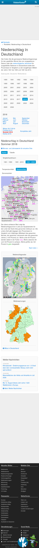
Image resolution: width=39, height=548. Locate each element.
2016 (12, 99)
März (4, 122)
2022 (18, 103)
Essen (23, 480)
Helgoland (15, 182)
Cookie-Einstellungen (27, 509)
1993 (25, 79)
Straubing (31, 210)
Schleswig (21, 181)
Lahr (11, 213)
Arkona (32, 180)
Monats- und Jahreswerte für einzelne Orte (17, 148)
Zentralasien (4, 515)
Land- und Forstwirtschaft (10, 541)
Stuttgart (18, 211)
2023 (25, 103)
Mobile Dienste (7, 535)
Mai (14, 118)
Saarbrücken (11, 208)
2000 (5, 87)
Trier (7, 205)
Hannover (21, 192)
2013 (25, 95)
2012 (18, 95)
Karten (4, 152)
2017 (18, 99)
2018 (25, 99)
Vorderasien (4, 513)
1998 (25, 83)
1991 (12, 79)
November (25, 122)
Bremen (16, 188)
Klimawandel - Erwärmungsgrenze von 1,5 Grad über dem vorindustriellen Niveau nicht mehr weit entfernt (19, 367)
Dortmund (24, 474)
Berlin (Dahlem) (34, 191)
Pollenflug (4, 489)
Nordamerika (5, 506)
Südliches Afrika (6, 504)
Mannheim (16, 207)
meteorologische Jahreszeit (22, 63)
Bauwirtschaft (7, 537)
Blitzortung (4, 482)
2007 (18, 91)
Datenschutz (24, 506)
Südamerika (4, 511)
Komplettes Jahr (25, 131)
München (23, 489)
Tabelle (12, 152)
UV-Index (4, 491)
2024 (31, 103)
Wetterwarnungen (6, 480)
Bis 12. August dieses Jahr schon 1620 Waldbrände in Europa (16, 384)
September (26, 118)
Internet (5, 533)
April (4, 123)
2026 (12, 107)
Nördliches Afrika (6, 502)
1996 (12, 83)
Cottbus (35, 195)
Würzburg (21, 205)
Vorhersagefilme (6, 478)
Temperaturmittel (8, 169)
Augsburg (24, 213)
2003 (25, 87)
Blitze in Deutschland (11, 348)
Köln (22, 487)
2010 (5, 95)
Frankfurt (17, 204)
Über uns (23, 500)
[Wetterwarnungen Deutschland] (19, 324)
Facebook (26, 530)
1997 (18, 83)
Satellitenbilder (5, 487)
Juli (14, 122)
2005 (5, 91)
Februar (5, 120)
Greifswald (33, 183)
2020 (5, 103)
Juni (14, 120)
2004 (31, 87)
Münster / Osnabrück (17, 193)
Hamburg (21, 186)
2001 (12, 87)
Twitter (25, 533)
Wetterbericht (5, 471)
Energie (5, 539)
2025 (5, 107)
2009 (31, 91)
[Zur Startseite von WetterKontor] (20, 1)
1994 (31, 79)
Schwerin (27, 185)
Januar (5, 118)
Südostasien (4, 517)
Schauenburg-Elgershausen (25, 197)
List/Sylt (16, 178)
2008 (25, 91)
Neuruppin (31, 189)
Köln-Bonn (11, 199)
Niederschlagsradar (7, 474)
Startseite (6, 42)
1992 (18, 79)
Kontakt (23, 511)
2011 (12, 95)
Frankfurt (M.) (25, 482)
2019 (31, 99)
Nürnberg (25, 207)
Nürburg (10, 202)
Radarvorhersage (6, 476)
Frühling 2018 (7, 130)
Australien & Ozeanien (7, 522)
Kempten (22, 217)
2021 (12, 103)
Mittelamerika (5, 509)
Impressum (24, 504)
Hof (26, 203)
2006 (12, 91)
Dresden (23, 476)
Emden (12, 187)
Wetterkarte (4, 469)
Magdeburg (27, 193)
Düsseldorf (10, 197)
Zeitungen (6, 530)
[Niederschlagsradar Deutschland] (19, 278)
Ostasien (3, 519)
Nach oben (33, 248)
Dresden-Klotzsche (34, 199)
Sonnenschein (7, 173)
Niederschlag (21, 169)
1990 (5, 79)
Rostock (28, 182)
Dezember (25, 123)
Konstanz (18, 216)
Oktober (25, 120)
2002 (18, 87)
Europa (3, 500)
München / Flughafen (30, 215)
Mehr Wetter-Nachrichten (13, 388)
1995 (5, 83)
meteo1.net (24, 502)
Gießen (16, 201)
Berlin (22, 469)
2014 (31, 95)
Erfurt (23, 200)
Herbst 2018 (7, 134)
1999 (31, 83)
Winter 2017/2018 (9, 128)
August (15, 123)
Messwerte (4, 484)
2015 (5, 99)
